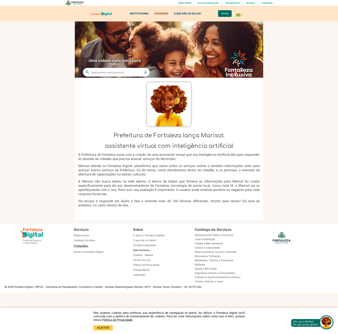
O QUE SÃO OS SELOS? (187, 13)
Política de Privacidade (117, 320)
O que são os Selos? (144, 240)
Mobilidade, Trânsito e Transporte (214, 260)
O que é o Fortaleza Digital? (149, 235)
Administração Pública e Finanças (214, 234)
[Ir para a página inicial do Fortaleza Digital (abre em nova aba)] (31, 236)
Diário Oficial (185, 3)
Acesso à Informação (208, 3)
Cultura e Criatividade (207, 247)
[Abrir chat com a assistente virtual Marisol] (326, 322)
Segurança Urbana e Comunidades (215, 272)
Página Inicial (81, 235)
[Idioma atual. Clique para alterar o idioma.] (239, 15)
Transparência (232, 3)
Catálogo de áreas (84, 240)
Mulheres (200, 264)
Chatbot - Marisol (143, 254)
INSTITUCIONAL (139, 13)
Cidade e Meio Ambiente (209, 243)
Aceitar (103, 327)
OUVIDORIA (161, 13)
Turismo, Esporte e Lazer (209, 281)
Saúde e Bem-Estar (206, 268)
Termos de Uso (141, 259)
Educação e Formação (207, 256)
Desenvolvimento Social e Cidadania (215, 251)
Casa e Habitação (205, 239)
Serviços (250, 3)
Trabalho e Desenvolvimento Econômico (217, 277)
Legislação (267, 3)
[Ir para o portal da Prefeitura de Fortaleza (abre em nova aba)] (281, 238)
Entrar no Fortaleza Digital (88, 251)
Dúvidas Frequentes (144, 245)
